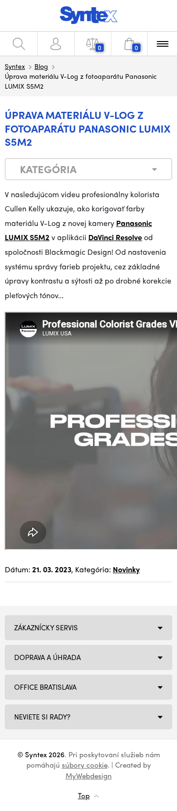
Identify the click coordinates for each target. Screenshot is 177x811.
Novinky (126, 569)
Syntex (15, 66)
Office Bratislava (45, 687)
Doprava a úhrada (47, 657)
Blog (41, 66)
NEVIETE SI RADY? (42, 716)
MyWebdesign (89, 775)
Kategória (48, 168)
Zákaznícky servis (46, 627)
